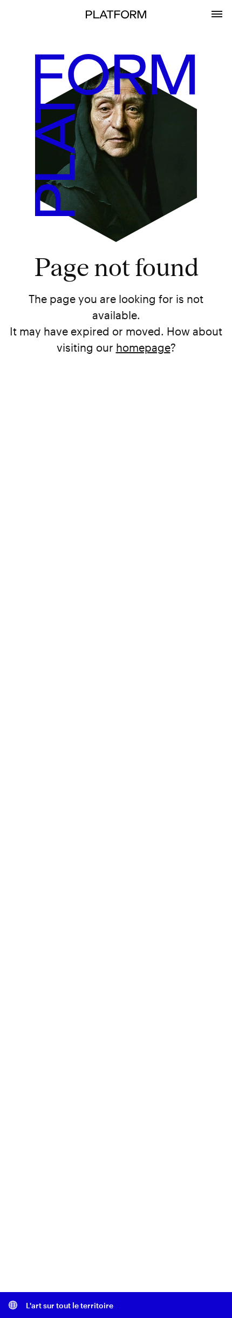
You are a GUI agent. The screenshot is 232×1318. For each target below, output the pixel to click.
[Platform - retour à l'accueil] (116, 13)
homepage (143, 347)
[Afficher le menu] (216, 13)
